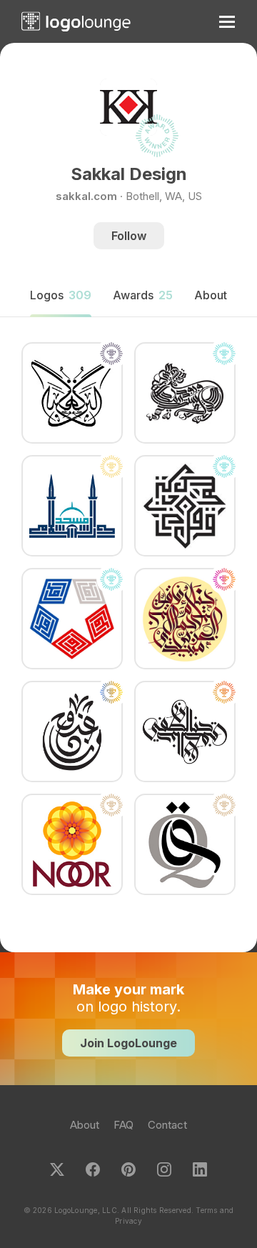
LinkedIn (200, 1169)
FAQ (123, 1125)
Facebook (93, 1169)
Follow (128, 236)
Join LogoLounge (128, 1043)
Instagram (164, 1169)
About (84, 1125)
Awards (143, 295)
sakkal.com (86, 196)
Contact (167, 1125)
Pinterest (128, 1169)
